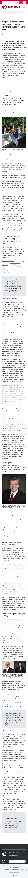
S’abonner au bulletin (17, 861)
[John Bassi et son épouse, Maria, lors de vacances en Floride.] (14, 132)
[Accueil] (11, 854)
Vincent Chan (5, 339)
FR (24, 2)
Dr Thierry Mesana (8, 53)
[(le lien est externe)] (8, 875)
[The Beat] (12, 7)
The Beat (9, 13)
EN (21, 2)
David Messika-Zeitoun (8, 261)
